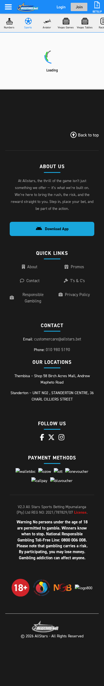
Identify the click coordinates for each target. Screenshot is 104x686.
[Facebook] (42, 437)
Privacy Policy (77, 294)
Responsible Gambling (33, 298)
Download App (57, 228)
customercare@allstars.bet (57, 339)
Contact (33, 280)
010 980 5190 (58, 349)
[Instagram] (61, 437)
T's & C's (77, 280)
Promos (77, 266)
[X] (51, 437)
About (32, 266)
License (80, 512)
